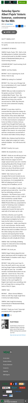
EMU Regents (6, 374)
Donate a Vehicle (7, 361)
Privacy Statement (7, 364)
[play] (2, 401)
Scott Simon (9, 24)
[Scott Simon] (5, 324)
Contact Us (5, 368)
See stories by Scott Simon (18, 335)
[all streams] (26, 401)
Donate (23, 2)
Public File (5, 371)
